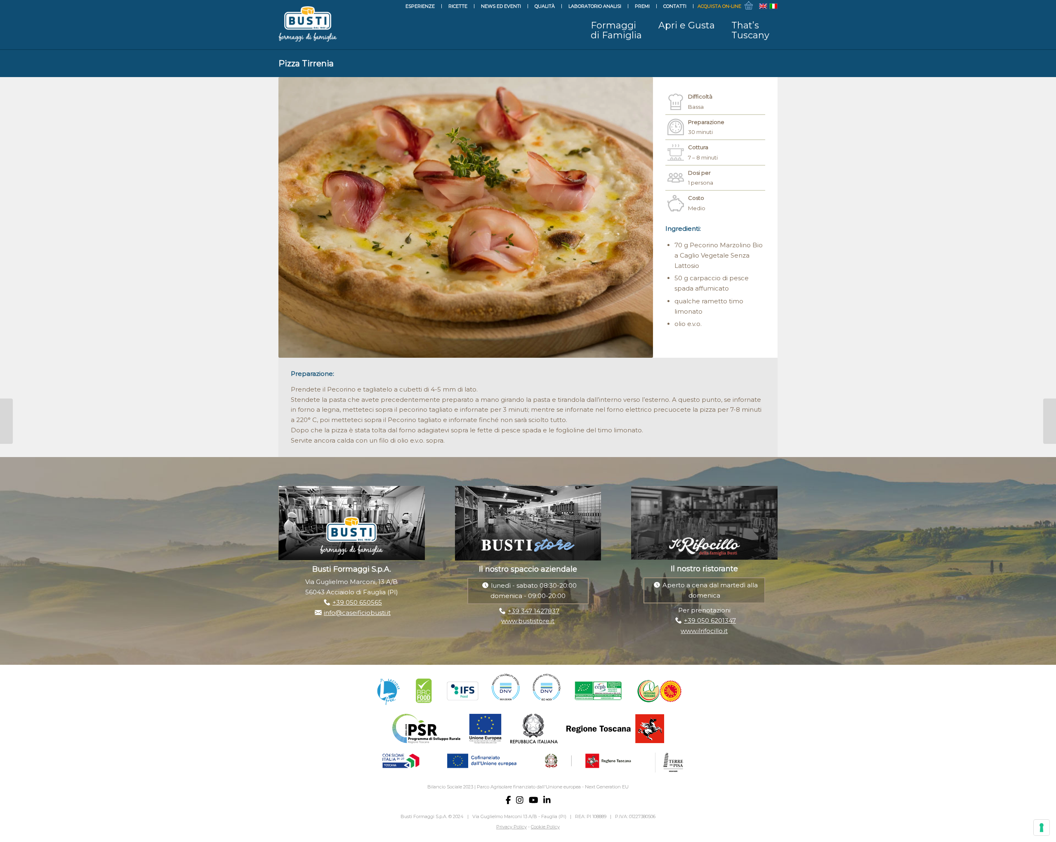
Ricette (457, 6)
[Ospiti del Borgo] (1049, 421)
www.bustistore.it (527, 621)
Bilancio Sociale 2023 (450, 787)
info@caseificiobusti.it (357, 613)
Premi (642, 6)
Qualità (545, 6)
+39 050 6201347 (710, 620)
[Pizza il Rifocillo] (6, 421)
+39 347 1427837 (533, 611)
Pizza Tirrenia (306, 63)
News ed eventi (501, 6)
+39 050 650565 (357, 602)
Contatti (674, 6)
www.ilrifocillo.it (704, 631)
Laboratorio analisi (594, 6)
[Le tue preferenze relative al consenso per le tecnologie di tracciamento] (1041, 827)
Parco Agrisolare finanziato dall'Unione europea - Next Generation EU (553, 787)
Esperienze (420, 6)
